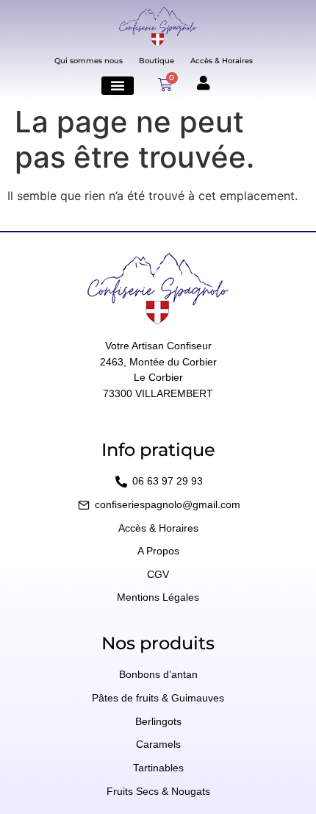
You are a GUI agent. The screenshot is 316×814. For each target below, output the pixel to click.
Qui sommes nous (88, 60)
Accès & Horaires (221, 60)
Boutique (156, 60)
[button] (117, 85)
